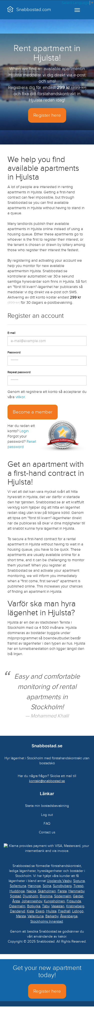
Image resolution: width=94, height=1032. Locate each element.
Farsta (62, 891)
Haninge (34, 886)
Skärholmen (47, 891)
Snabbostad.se (47, 745)
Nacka (31, 891)
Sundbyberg (62, 886)
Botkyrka (33, 906)
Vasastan (57, 906)
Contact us (47, 832)
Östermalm (17, 906)
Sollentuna (18, 886)
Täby (45, 906)
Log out (47, 815)
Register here (47, 115)
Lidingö (77, 911)
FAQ (47, 823)
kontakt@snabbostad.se (47, 781)
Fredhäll (64, 911)
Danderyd (17, 911)
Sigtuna (79, 881)
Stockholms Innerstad (46, 921)
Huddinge (17, 891)
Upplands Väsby (59, 881)
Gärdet (78, 896)
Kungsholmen (54, 901)
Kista (30, 911)
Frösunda (74, 901)
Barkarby (51, 916)
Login (24, 431)
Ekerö (40, 911)
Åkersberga (68, 916)
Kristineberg (75, 906)
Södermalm (62, 896)
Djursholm (30, 896)
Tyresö (78, 886)
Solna (47, 886)
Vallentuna (36, 916)
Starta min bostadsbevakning (47, 806)
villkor (20, 397)
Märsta (21, 916)
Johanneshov (32, 901)
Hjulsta (51, 911)
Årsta (16, 901)
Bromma (46, 896)
